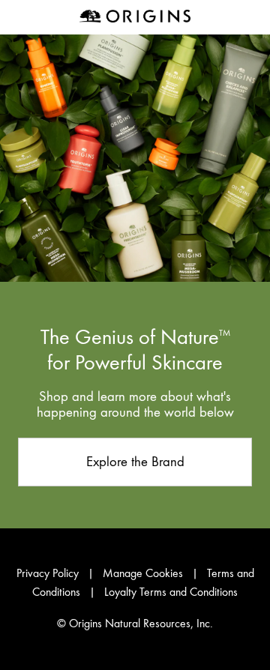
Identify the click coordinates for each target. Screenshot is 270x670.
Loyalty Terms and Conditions (171, 592)
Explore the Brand (135, 461)
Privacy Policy (47, 573)
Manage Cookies (143, 573)
